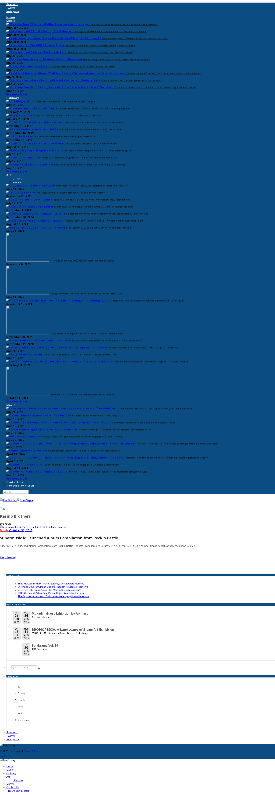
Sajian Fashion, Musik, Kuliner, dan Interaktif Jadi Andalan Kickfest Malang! (107, 213)
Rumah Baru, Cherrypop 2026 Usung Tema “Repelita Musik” (100, 52)
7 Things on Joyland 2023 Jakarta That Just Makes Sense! (82, 260)
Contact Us (14, 482)
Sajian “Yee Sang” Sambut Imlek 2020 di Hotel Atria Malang (68, 115)
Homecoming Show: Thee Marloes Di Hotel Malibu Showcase (116, 59)
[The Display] (17, 500)
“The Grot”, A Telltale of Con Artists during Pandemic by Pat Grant (80, 354)
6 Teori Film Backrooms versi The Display (94, 415)
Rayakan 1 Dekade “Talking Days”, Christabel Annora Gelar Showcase (163, 73)
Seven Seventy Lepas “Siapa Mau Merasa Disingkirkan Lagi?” (135, 38)
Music (10, 21)
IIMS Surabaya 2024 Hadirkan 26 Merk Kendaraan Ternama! (99, 227)
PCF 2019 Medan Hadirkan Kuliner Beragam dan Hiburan (65, 136)
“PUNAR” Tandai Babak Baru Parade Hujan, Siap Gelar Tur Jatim (100, 45)
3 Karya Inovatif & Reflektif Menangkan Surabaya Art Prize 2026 (86, 293)
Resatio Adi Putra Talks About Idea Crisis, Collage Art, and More (143, 347)
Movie (10, 405)
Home (10, 17)
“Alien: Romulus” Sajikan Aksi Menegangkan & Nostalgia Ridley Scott (81, 464)
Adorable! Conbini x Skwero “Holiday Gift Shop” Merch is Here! (71, 192)
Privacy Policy (30, 751)
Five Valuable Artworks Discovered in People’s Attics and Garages (151, 361)
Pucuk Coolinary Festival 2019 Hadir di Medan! (92, 143)
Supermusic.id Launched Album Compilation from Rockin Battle (59, 538)
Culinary (12, 98)
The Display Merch (20, 485)
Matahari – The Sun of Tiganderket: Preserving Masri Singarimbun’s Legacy (166, 457)
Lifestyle (17, 179)
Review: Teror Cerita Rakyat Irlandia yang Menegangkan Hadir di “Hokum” (82, 436)
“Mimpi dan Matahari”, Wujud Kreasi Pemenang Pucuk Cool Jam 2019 (78, 157)
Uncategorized (24, 720)
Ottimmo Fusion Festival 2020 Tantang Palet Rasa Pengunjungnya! (92, 108)
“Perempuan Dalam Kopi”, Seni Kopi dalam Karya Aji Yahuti (82, 394)
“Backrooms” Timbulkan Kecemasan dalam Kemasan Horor (143, 422)
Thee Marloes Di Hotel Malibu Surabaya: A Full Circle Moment (123, 24)
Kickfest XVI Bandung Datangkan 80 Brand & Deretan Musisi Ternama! (93, 206)
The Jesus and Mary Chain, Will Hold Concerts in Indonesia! (131, 80)
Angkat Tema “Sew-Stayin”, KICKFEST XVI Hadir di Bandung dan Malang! (105, 220)
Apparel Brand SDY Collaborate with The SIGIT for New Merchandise (91, 199)
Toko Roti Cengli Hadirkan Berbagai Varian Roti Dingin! (64, 101)
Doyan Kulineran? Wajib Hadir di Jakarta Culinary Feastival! (89, 129)
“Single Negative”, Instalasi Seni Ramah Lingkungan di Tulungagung (147, 300)
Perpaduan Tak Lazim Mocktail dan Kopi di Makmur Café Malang (89, 164)
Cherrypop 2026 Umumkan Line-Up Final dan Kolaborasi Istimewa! (110, 31)
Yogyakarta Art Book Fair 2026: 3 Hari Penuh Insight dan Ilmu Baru (92, 185)
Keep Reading (8, 557)
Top (2, 757)
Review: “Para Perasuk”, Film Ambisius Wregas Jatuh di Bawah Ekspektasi (178, 443)
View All (17, 182)
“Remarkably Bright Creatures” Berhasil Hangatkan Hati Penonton (114, 429)
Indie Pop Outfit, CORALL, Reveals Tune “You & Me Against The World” (156, 87)
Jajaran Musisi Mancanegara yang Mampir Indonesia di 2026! (81, 66)
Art (8, 175)
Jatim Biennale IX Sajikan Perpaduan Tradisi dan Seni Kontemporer (87, 333)
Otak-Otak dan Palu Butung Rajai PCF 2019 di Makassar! (93, 122)
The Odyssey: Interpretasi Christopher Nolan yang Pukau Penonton (155, 408)
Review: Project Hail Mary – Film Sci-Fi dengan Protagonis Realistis (85, 450)
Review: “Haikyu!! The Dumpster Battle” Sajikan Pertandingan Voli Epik (108, 471)
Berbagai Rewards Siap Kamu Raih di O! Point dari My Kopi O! (98, 150)
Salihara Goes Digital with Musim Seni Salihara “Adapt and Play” (107, 340)
